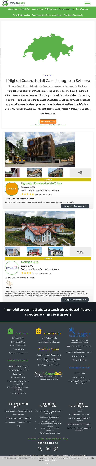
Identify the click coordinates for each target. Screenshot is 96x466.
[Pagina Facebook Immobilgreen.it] (40, 449)
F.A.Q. (18, 426)
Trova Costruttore (66, 9)
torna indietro (48, 75)
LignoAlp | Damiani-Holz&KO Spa (41, 183)
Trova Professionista (21, 15)
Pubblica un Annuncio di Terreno (79, 353)
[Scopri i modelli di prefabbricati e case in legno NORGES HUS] (12, 268)
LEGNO (9, 288)
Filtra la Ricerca (48, 122)
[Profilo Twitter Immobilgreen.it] (48, 449)
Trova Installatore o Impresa (49, 342)
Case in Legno (37, 9)
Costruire (14, 9)
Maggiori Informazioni (74, 206)
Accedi (79, 411)
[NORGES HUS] (48, 228)
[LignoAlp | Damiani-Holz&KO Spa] (48, 149)
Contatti (41, 439)
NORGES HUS (29, 262)
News (65, 439)
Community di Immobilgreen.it (18, 422)
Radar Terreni (18, 374)
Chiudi (48, 464)
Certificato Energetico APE (48, 365)
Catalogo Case (51, 9)
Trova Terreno (82, 9)
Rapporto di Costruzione (18, 370)
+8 (80, 172)
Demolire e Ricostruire (41, 15)
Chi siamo (32, 439)
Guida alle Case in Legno (18, 367)
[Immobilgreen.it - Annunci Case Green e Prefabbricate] (14, 3)
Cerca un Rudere (79, 360)
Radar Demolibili (18, 378)
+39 (80, 251)
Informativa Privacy (53, 439)
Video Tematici (18, 415)
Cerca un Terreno (79, 356)
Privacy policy (51, 460)
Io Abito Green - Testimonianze (18, 418)
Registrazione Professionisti (79, 425)
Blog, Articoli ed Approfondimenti (18, 411)
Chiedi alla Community (73, 15)
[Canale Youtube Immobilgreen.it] (56, 449)
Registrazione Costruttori (79, 415)
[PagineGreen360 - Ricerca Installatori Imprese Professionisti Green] (48, 374)
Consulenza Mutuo (18, 394)
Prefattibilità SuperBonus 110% (49, 355)
